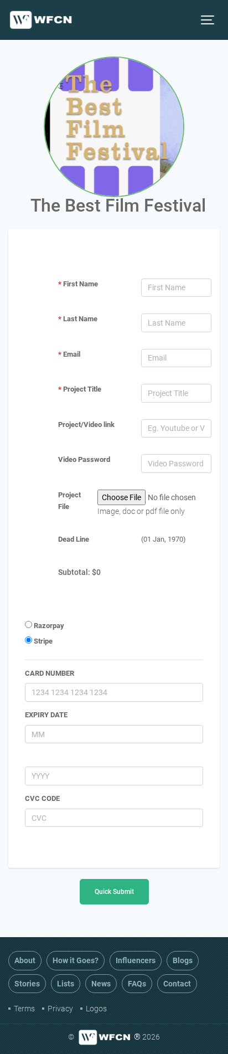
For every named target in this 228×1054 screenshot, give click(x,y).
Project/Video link (86, 424)
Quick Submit (114, 892)
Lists (65, 983)
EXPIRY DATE (46, 715)
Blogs (183, 960)
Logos (96, 1008)
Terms (24, 1008)
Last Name (77, 319)
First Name (78, 284)
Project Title (79, 389)
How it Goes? (76, 960)
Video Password (84, 459)
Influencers (136, 960)
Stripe (42, 641)
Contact (177, 983)
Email (69, 354)
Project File (69, 501)
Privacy (60, 1008)
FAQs (137, 983)
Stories (27, 983)
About (24, 960)
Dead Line (73, 539)
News (101, 983)
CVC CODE (42, 798)
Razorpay (48, 625)
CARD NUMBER (49, 673)
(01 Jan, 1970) (163, 539)
